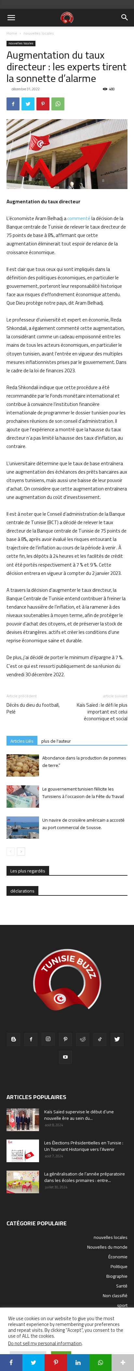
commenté (78, 218)
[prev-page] (11, 852)
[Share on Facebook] (11, 1362)
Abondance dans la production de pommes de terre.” (84, 762)
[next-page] (21, 852)
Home (12, 33)
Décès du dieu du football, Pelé (33, 708)
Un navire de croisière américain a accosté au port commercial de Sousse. (83, 824)
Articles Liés (22, 741)
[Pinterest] (42, 103)
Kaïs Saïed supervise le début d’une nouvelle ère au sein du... (79, 1114)
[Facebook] (13, 103)
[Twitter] (27, 103)
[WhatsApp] (57, 103)
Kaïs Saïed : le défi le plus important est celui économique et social (102, 712)
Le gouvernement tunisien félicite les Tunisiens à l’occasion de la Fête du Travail (83, 793)
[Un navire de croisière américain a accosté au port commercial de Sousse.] (23, 827)
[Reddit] (82, 1039)
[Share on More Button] (123, 1362)
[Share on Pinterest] (56, 1362)
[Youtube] (65, 1057)
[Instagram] (48, 1039)
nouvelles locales (38, 33)
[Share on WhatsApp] (100, 1362)
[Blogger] (13, 1039)
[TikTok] (99, 1039)
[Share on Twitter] (33, 1362)
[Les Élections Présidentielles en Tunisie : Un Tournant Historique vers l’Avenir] (23, 1151)
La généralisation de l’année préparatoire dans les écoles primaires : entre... (84, 1177)
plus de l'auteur (56, 741)
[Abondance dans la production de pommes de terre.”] (23, 765)
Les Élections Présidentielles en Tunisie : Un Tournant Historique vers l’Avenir (83, 1146)
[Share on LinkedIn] (78, 1362)
